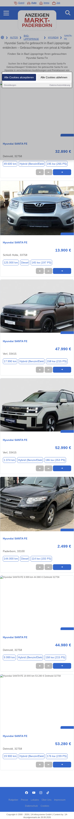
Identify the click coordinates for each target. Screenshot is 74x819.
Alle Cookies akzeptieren (19, 77)
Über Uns (46, 800)
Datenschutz (31, 806)
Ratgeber (13, 800)
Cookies (45, 806)
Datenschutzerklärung (60, 85)
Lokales (35, 800)
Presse (24, 800)
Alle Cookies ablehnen (54, 77)
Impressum (59, 800)
